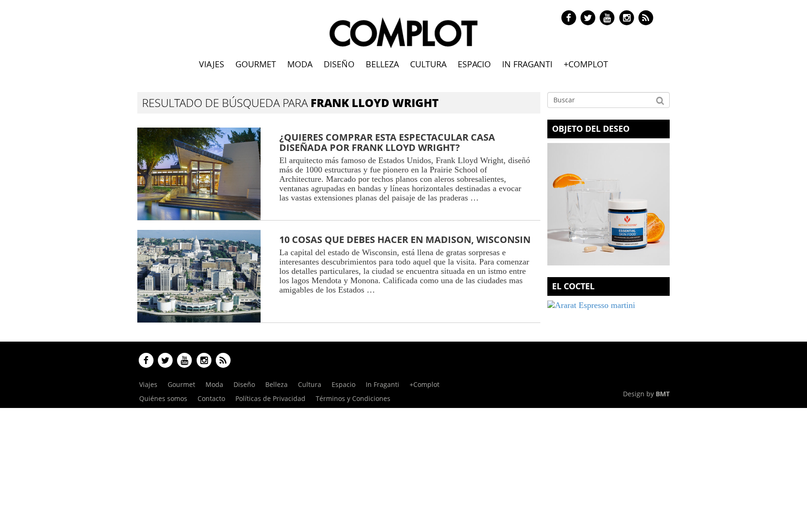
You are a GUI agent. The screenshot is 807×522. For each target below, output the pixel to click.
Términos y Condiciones (353, 398)
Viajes (211, 64)
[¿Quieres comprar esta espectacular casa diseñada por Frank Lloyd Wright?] (199, 174)
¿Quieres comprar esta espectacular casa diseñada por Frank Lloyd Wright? (387, 142)
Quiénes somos (163, 398)
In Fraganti (527, 64)
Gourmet (255, 64)
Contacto (211, 398)
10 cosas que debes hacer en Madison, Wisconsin (405, 239)
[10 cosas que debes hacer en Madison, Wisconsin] (199, 276)
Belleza (382, 64)
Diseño (339, 64)
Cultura (428, 64)
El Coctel (573, 286)
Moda (299, 64)
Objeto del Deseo (591, 128)
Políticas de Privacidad (270, 398)
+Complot (586, 64)
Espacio (474, 64)
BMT (663, 393)
